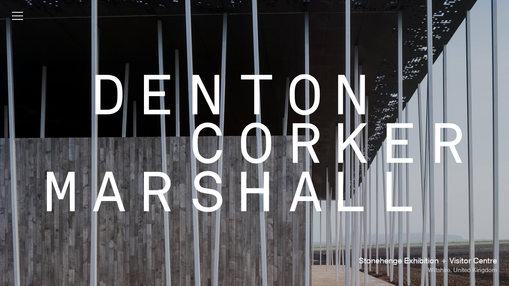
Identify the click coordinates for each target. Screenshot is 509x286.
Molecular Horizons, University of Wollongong (415, 261)
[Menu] (17, 17)
